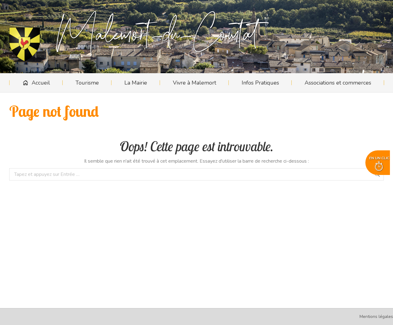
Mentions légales (376, 316)
